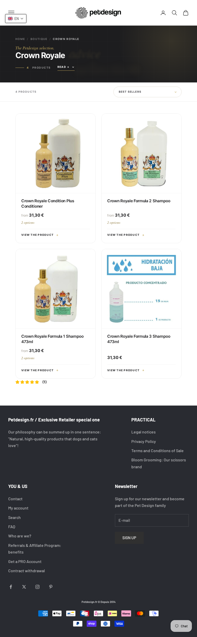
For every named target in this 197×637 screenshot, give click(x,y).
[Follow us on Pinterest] (50, 586)
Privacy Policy (143, 441)
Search (14, 517)
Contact (15, 498)
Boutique (39, 39)
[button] (15, 18)
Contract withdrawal (26, 570)
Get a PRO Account (25, 561)
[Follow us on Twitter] (24, 586)
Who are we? (19, 535)
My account (18, 507)
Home (20, 39)
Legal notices (143, 431)
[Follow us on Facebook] (10, 586)
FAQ (11, 526)
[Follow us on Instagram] (37, 586)
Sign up (129, 537)
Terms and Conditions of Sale (157, 450)
